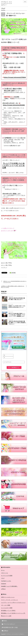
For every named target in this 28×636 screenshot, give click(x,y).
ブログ (2, 578)
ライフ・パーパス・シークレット (9, 599)
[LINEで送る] (12, 272)
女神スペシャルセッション (8, 597)
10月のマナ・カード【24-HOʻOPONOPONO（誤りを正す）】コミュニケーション (14, 282)
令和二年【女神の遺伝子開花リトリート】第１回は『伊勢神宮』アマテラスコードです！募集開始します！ (16, 315)
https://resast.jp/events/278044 (15, 77)
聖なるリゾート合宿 (6, 615)
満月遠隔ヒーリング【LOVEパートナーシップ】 (13, 613)
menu (25, 1)
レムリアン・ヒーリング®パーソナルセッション (13, 602)
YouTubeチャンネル (6, 581)
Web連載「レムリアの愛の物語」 (9, 586)
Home (5, 620)
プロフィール (4, 573)
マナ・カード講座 (5, 605)
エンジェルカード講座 (6, 607)
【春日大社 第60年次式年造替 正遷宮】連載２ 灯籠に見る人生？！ (16, 299)
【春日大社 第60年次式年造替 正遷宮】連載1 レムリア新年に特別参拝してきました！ (17, 323)
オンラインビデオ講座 (6, 575)
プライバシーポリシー (9, 624)
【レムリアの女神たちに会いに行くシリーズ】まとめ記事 (13, 165)
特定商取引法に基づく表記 (10, 627)
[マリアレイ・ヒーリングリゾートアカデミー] (6, 3)
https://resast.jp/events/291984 (14, 105)
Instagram (3, 583)
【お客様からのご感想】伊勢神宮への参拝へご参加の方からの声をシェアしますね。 (12, 287)
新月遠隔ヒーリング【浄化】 (8, 610)
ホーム (2, 570)
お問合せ (3, 589)
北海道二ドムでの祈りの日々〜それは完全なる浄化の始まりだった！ (16, 306)
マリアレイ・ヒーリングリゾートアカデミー (15, 634)
